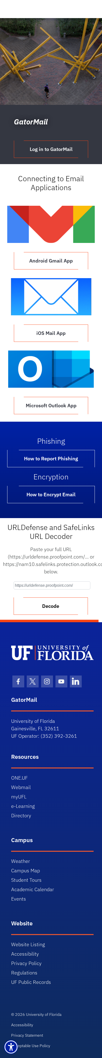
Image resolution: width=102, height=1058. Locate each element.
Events (18, 898)
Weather (20, 861)
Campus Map (25, 870)
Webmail (21, 787)
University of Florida (43, 1014)
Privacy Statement (27, 1035)
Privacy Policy (26, 963)
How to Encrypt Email (51, 494)
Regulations (24, 972)
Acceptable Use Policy (30, 1045)
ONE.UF (19, 777)
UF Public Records (31, 982)
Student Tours (26, 880)
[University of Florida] (52, 652)
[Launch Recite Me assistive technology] (11, 1047)
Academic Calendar (32, 889)
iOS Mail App (51, 333)
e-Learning (23, 806)
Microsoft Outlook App (51, 405)
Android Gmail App (51, 260)
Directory (21, 815)
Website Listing (28, 944)
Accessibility (25, 953)
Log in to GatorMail (51, 149)
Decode (50, 606)
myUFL (18, 796)
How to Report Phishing (51, 458)
